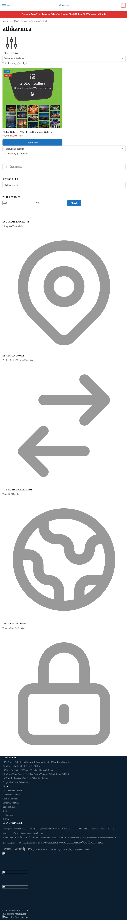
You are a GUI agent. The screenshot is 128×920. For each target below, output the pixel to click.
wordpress (24, 848)
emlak (107, 829)
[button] (123, 5)
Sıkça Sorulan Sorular (12, 790)
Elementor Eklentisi (98, 829)
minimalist (44, 838)
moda (56, 837)
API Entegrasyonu (23, 829)
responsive (91, 838)
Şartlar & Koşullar (10, 803)
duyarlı (54, 828)
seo (15, 843)
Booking (38, 829)
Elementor (83, 828)
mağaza (29, 837)
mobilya (51, 838)
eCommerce (72, 829)
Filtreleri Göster (11, 53)
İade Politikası (8, 807)
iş (33, 833)
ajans (4, 828)
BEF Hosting (8, 914)
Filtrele (74, 203)
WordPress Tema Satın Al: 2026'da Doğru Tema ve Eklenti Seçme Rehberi (35, 774)
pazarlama (76, 838)
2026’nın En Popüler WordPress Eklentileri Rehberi (25, 778)
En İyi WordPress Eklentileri (15, 782)
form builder (19, 833)
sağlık (11, 843)
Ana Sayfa (6, 21)
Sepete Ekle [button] (32, 142)
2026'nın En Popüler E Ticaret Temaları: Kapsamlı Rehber (28, 770)
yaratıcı (37, 849)
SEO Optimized (22, 843)
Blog (4, 811)
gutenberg (28, 833)
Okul (70, 838)
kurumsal (16, 837)
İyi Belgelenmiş (78, 849)
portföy (83, 837)
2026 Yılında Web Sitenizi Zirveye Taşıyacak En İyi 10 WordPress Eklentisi (36, 762)
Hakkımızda (7, 815)
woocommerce (69, 842)
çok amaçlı (65, 849)
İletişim (5, 819)
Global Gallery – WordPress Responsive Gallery (27, 132)
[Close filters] (3, 218)
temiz (55, 842)
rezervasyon (100, 837)
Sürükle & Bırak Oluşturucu (40, 843)
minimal (37, 837)
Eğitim (11, 833)
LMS (23, 837)
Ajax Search (12, 829)
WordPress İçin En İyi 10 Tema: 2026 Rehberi (22, 766)
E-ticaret (63, 828)
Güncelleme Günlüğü (12, 795)
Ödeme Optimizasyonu (50, 849)
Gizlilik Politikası (10, 799)
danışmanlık (45, 829)
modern (63, 837)
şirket (87, 849)
